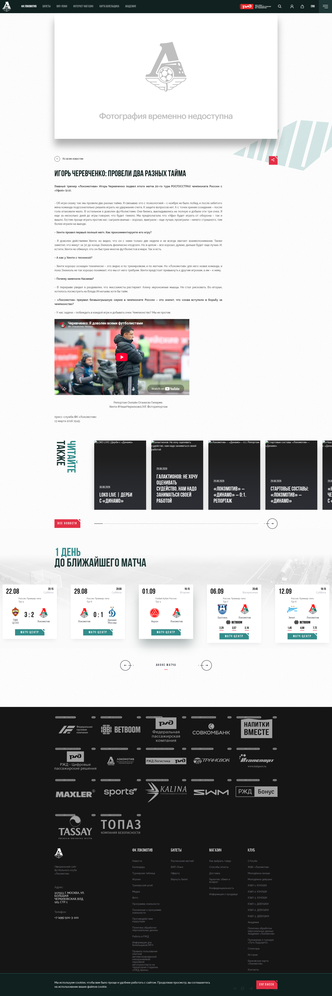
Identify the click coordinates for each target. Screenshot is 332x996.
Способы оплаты (218, 867)
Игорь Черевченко (112, 186)
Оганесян (144, 402)
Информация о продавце (223, 894)
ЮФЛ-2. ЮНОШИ (257, 891)
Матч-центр (30, 632)
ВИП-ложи (62, 6)
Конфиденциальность (221, 888)
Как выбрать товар (220, 861)
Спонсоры (254, 948)
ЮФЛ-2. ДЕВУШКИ (258, 910)
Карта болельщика (109, 6)
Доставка (214, 873)
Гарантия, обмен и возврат (219, 880)
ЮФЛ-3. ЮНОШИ (257, 897)
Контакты (253, 969)
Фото (135, 897)
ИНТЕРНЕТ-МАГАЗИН (83, 6)
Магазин (215, 850)
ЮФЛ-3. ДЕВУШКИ (258, 916)
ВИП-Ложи (177, 867)
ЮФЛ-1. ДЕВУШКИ (258, 904)
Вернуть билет (179, 879)
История (253, 954)
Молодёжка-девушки (260, 879)
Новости (137, 861)
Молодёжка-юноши (259, 873)
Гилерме (156, 402)
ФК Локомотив (28, 6)
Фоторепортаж (157, 406)
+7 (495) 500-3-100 (66, 917)
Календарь (138, 867)
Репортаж (120, 402)
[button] (99, 523)
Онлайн (132, 402)
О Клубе (252, 861)
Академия (130, 6)
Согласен (266, 984)
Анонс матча (166, 665)
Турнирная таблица (143, 873)
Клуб (251, 850)
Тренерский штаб (142, 885)
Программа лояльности (145, 904)
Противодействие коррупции (142, 920)
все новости (67, 523)
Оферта (175, 873)
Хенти (113, 406)
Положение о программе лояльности (146, 911)
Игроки (136, 879)
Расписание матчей (182, 861)
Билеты (46, 6)
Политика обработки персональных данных (145, 929)
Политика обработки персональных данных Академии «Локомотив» (261, 931)
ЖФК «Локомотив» (258, 867)
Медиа (136, 891)
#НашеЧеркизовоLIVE (132, 406)
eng (313, 6)
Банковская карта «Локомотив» (258, 962)
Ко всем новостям (73, 158)
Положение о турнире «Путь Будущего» (261, 941)
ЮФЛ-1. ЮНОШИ (257, 885)
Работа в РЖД (140, 936)
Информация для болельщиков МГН (142, 943)
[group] (120, 475)
